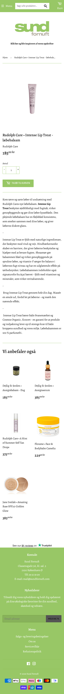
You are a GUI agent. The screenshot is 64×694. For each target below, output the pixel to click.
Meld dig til (53, 619)
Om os (32, 641)
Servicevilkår (32, 646)
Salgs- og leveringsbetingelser (32, 636)
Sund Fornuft (33, 673)
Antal (5, 163)
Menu (9, 6)
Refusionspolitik (32, 651)
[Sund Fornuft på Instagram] (34, 664)
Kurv (60, 8)
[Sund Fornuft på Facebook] (28, 664)
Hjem (5, 57)
